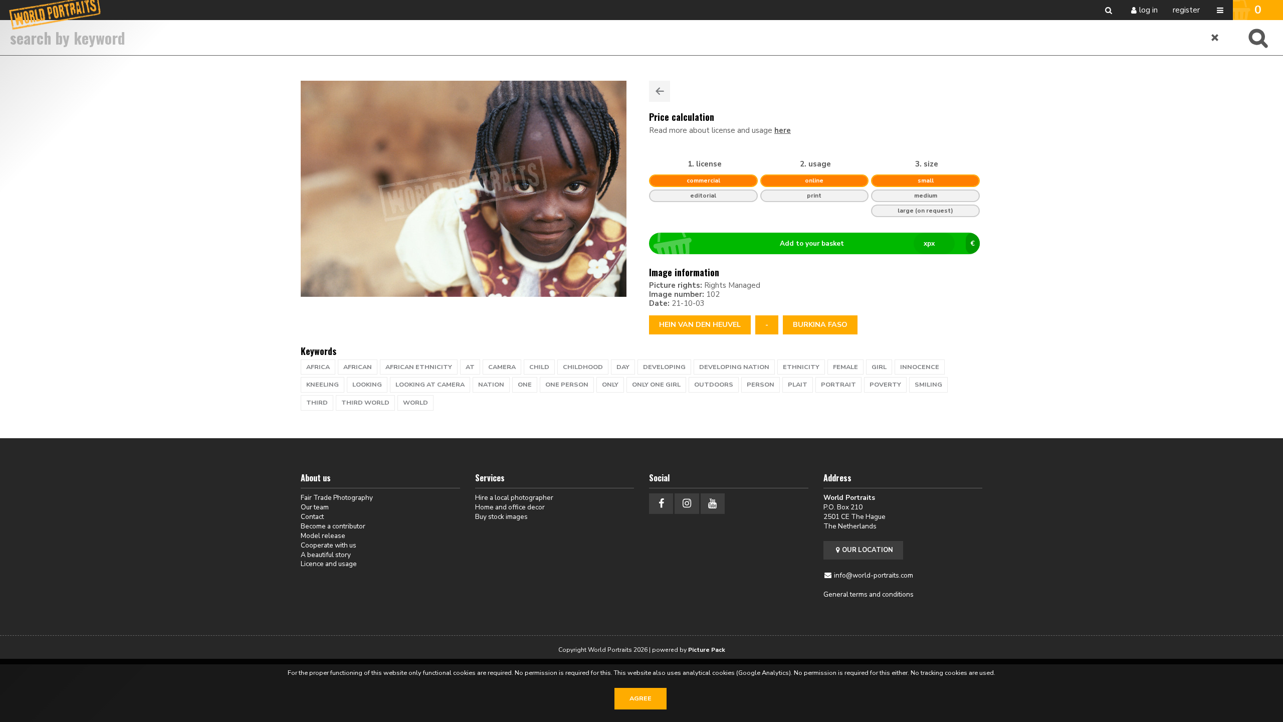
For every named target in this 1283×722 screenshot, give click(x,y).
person (760, 384)
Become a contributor (333, 526)
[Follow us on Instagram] (687, 503)
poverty (885, 384)
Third (317, 402)
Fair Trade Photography (337, 497)
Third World (365, 402)
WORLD (415, 402)
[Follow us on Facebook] (661, 503)
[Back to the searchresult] (659, 91)
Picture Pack (706, 650)
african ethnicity (418, 367)
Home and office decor (510, 507)
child (539, 367)
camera (502, 367)
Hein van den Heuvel (700, 324)
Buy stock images (501, 516)
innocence (919, 367)
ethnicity (801, 367)
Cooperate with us (328, 545)
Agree (640, 698)
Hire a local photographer (514, 497)
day (622, 367)
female (845, 367)
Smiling (928, 384)
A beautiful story (326, 555)
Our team (315, 507)
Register (1186, 10)
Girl (879, 367)
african (357, 367)
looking (367, 384)
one (525, 384)
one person (566, 384)
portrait (838, 384)
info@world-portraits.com (873, 575)
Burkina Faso (820, 324)
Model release (323, 535)
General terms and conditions (868, 594)
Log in (1148, 10)
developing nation (734, 367)
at (470, 367)
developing (664, 367)
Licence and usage (329, 564)
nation (491, 384)
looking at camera (430, 384)
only (610, 384)
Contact (312, 516)
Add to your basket (877, 243)
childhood (583, 367)
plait (797, 384)
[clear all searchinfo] (1215, 37)
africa (318, 367)
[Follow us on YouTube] (713, 503)
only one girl (656, 384)
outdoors (713, 384)
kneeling (322, 384)
